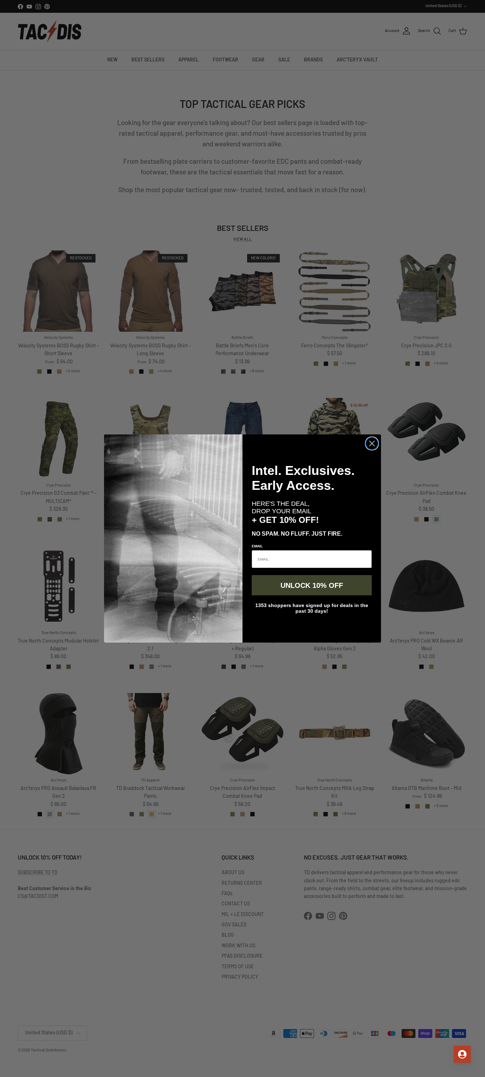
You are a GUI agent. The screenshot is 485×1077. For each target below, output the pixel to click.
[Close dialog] (372, 443)
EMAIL (257, 546)
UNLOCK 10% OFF (311, 585)
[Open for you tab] (462, 1054)
